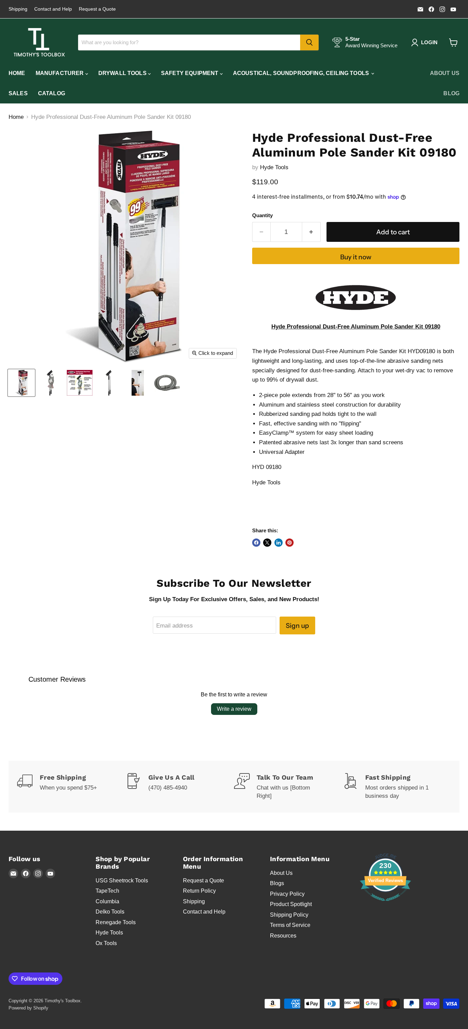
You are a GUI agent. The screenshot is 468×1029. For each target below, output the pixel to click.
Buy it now (355, 257)
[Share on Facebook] (256, 542)
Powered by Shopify (28, 1008)
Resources (283, 936)
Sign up (297, 625)
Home (17, 73)
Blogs (277, 883)
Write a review (234, 709)
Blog (451, 93)
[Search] (309, 42)
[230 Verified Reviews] (385, 904)
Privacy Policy (287, 894)
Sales (18, 93)
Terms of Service (290, 925)
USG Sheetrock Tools (122, 880)
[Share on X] (267, 542)
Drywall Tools (123, 73)
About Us (444, 73)
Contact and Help (53, 9)
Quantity (262, 215)
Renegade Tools (116, 922)
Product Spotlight (291, 904)
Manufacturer (60, 73)
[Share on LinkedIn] (278, 542)
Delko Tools (110, 912)
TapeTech (107, 891)
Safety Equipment (190, 73)
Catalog (51, 93)
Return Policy (199, 891)
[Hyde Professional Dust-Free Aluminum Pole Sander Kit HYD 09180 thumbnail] (21, 382)
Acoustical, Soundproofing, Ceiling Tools (302, 73)
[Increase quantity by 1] (311, 232)
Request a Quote (97, 9)
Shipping (18, 9)
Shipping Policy (289, 915)
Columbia (107, 901)
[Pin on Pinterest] (289, 542)
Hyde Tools (274, 167)
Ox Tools (106, 943)
